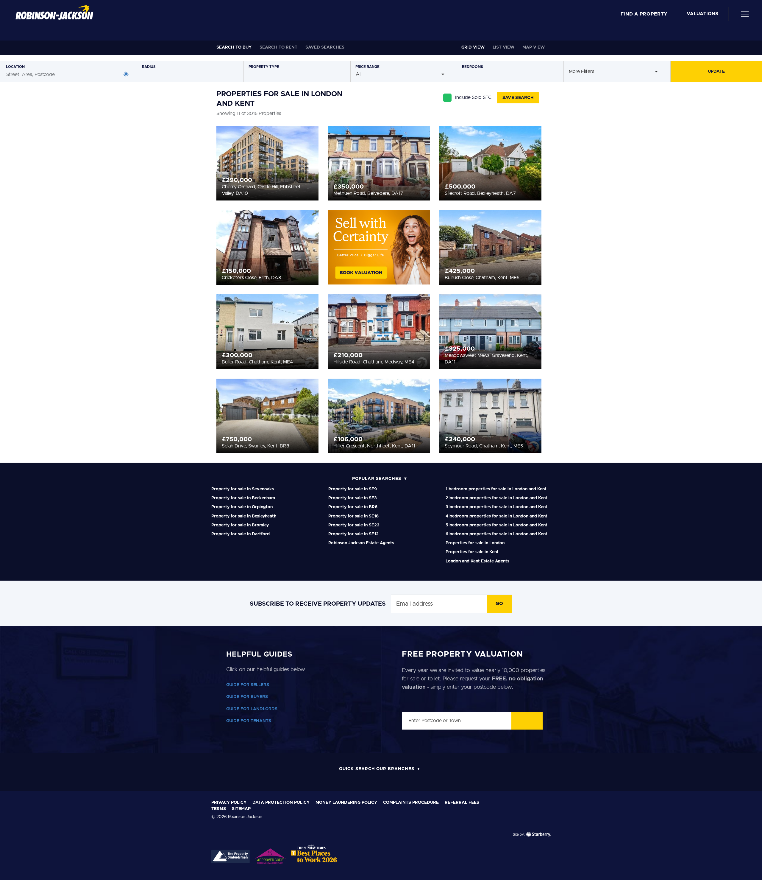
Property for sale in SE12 (353, 534)
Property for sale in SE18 (353, 516)
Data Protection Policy (281, 802)
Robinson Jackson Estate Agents (361, 543)
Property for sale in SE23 (354, 525)
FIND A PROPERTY (644, 14)
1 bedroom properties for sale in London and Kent (496, 489)
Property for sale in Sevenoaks (242, 489)
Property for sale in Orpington (242, 507)
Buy (234, 47)
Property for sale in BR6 (352, 507)
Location (15, 67)
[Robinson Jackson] (54, 12)
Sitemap (241, 809)
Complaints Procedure (411, 802)
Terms (218, 809)
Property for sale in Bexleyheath (243, 516)
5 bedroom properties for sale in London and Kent (496, 525)
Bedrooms (472, 67)
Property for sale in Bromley (240, 525)
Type (264, 67)
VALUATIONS (703, 14)
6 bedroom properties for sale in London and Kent (496, 534)
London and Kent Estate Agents (477, 561)
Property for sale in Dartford (240, 534)
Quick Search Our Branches (376, 769)
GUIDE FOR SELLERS (247, 685)
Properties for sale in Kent (472, 552)
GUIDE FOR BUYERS (247, 697)
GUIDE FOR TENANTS (248, 721)
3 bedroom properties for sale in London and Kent (496, 507)
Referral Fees (462, 802)
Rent (278, 47)
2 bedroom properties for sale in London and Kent (496, 498)
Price (367, 67)
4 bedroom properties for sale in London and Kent (496, 516)
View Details (267, 161)
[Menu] (745, 13)
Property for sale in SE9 (352, 489)
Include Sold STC (473, 97)
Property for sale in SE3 (352, 498)
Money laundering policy (346, 802)
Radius (149, 67)
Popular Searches (376, 479)
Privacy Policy (228, 802)
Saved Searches (324, 47)
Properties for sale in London (475, 543)
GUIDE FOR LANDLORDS (251, 709)
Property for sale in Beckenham (243, 498)
